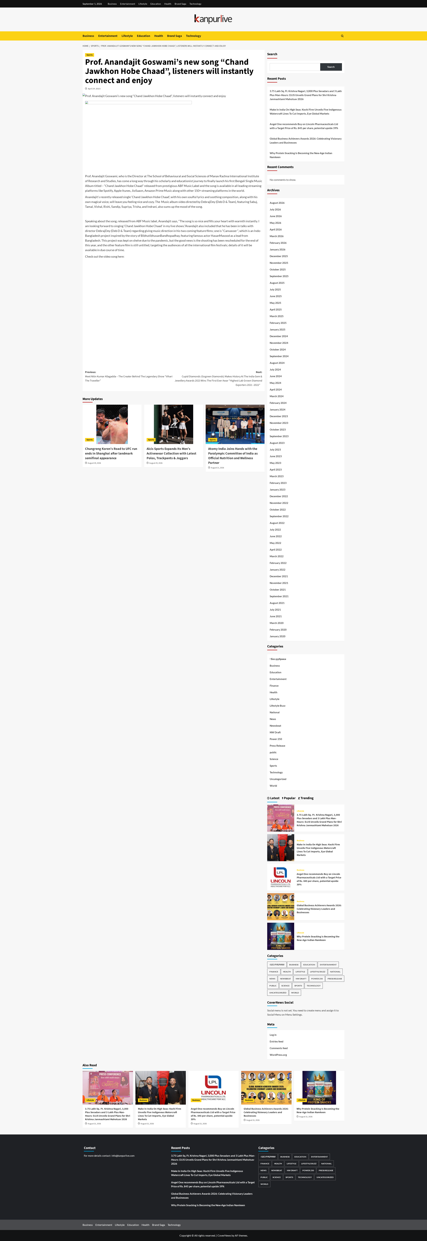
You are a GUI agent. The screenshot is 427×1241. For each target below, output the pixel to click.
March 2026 (277, 236)
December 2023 (279, 416)
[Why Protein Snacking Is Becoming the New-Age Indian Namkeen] (280, 936)
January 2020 (277, 636)
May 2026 (275, 222)
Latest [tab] (275, 798)
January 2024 (277, 409)
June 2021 (276, 616)
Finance (274, 685)
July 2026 (275, 209)
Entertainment (127, 3)
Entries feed (276, 1041)
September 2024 (279, 356)
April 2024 (276, 389)
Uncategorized (278, 778)
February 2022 (278, 562)
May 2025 (275, 302)
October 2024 (278, 349)
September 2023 (279, 436)
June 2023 (276, 456)
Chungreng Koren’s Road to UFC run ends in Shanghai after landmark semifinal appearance (111, 454)
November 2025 (279, 262)
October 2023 (278, 429)
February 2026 (278, 242)
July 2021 (275, 609)
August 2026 (277, 202)
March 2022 (277, 556)
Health (167, 3)
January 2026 (277, 249)
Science (274, 758)
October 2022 (278, 509)
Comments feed (279, 1048)
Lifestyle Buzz (277, 705)
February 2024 (278, 402)
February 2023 (278, 482)
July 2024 (275, 369)
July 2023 (275, 449)
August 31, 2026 (94, 1123)
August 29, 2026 (94, 463)
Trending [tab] (307, 798)
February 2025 (278, 322)
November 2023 (279, 422)
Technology (195, 3)
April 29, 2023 (94, 88)
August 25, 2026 (155, 463)
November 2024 (279, 342)
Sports (90, 55)
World (273, 785)
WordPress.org (278, 1054)
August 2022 (277, 522)
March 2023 (277, 476)
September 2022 (279, 516)
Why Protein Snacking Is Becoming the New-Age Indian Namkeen (301, 155)
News (273, 718)
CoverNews (224, 1235)
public (273, 752)
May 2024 (275, 382)
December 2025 (279, 256)
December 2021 (279, 576)
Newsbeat (275, 725)
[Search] (342, 36)
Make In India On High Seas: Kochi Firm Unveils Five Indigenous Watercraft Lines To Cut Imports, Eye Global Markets (306, 111)
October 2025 (278, 269)
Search (272, 54)
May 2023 (275, 462)
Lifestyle (142, 3)
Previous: (128, 376)
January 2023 (277, 489)
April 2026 (276, 229)
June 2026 (276, 216)
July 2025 (275, 289)
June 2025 (276, 296)
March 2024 (277, 396)
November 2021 (279, 582)
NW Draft (275, 732)
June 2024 (276, 376)
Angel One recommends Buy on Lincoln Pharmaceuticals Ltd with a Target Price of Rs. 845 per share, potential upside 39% (304, 126)
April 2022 (276, 549)
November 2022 (279, 502)
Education (155, 3)
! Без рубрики (278, 658)
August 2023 (277, 442)
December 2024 (279, 336)
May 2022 (275, 542)
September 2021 (279, 596)
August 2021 (277, 602)
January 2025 (277, 329)
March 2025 (277, 316)
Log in (273, 1034)
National (275, 712)
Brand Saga (180, 3)
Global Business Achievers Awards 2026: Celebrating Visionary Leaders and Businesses (306, 140)
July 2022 (275, 529)
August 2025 (277, 282)
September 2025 (279, 276)
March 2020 (277, 622)
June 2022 (276, 536)
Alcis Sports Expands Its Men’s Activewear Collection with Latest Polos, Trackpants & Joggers (171, 454)
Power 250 (276, 738)
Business (112, 3)
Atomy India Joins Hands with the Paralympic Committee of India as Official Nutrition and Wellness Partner (233, 456)
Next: (218, 378)
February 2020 (278, 629)
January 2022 (277, 569)
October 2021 (278, 589)
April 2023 (276, 469)
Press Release (277, 745)
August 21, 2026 (217, 467)
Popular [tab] (289, 798)
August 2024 (277, 362)
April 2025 (276, 309)
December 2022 (279, 496)
